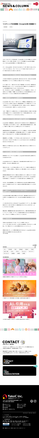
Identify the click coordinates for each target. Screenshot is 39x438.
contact (29, 3)
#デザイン (17, 251)
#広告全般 (13, 253)
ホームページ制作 (22, 404)
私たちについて (7, 404)
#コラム (12, 251)
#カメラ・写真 (6, 251)
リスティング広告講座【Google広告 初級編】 (26, 61)
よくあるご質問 (7, 405)
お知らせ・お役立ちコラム (9, 409)
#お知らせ (26, 249)
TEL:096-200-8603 (8, 401)
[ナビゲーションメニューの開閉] (36, 3)
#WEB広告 (20, 249)
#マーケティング (6, 253)
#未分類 (18, 253)
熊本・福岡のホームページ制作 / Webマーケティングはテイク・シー (14, 428)
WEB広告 (21, 407)
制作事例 (6, 407)
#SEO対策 (10, 249)
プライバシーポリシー (32, 413)
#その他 (32, 249)
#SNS (15, 249)
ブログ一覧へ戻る (5, 233)
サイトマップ (25, 413)
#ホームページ (24, 251)
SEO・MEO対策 (22, 405)
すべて (5, 249)
